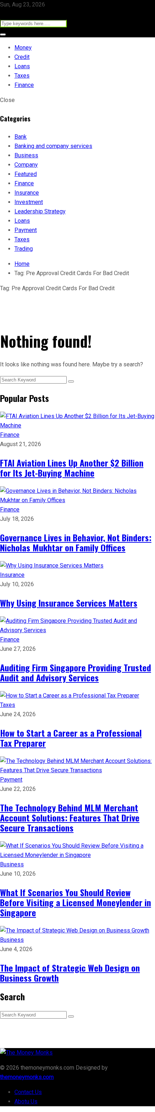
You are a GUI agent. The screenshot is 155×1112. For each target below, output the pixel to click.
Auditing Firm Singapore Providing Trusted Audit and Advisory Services (75, 672)
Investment (28, 202)
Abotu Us (25, 1101)
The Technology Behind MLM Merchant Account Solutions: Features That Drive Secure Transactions (70, 817)
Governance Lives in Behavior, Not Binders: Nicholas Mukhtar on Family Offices (75, 542)
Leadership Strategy (40, 211)
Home (22, 263)
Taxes (22, 75)
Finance (24, 85)
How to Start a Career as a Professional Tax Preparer (71, 737)
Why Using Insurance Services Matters (68, 602)
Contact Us (28, 1092)
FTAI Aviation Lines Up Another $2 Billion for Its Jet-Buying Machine (71, 467)
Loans (22, 66)
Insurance (26, 192)
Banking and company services (53, 146)
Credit (22, 57)
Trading (23, 248)
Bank (20, 136)
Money (23, 47)
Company (26, 164)
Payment (25, 230)
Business (26, 155)
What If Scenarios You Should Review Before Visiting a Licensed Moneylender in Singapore (75, 902)
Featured (25, 174)
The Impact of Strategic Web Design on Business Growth (70, 972)
